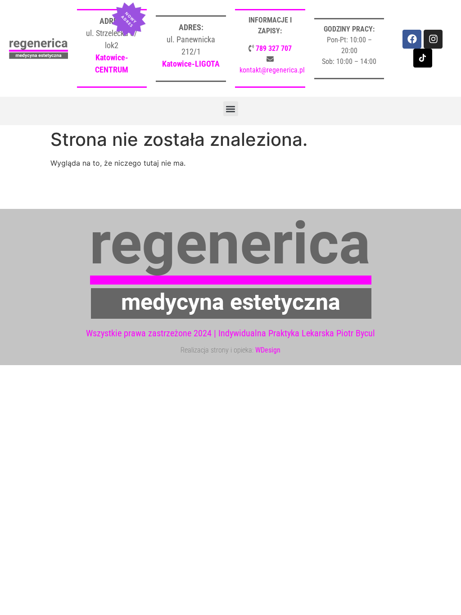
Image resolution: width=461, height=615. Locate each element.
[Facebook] (411, 39)
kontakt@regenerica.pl (272, 70)
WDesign (267, 350)
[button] (230, 108)
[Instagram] (433, 39)
